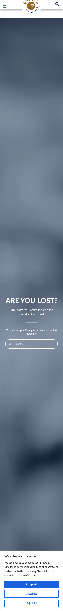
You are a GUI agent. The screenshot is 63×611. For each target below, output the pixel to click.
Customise (31, 594)
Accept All (31, 584)
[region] (31, 581)
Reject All (31, 603)
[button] (5, 6)
